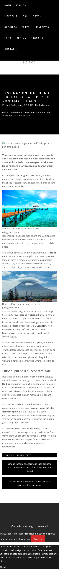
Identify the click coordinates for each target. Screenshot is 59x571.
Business (11, 27)
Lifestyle (11, 16)
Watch (37, 16)
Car (25, 16)
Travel (26, 27)
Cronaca (37, 38)
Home (8, 5)
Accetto (38, 538)
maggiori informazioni (19, 538)
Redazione (43, 104)
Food (8, 38)
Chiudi (3, 566)
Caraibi (40, 325)
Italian (21, 5)
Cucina (21, 38)
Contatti (11, 49)
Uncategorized (23, 455)
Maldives (42, 27)
